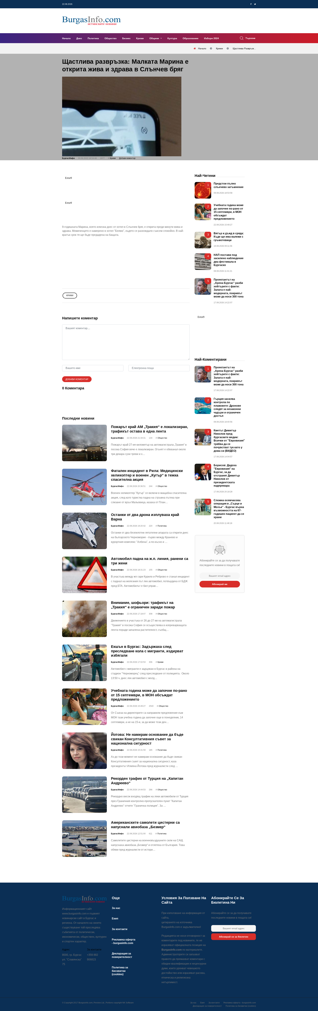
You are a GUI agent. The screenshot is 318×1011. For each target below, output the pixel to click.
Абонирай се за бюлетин (233, 936)
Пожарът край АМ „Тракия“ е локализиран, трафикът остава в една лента (149, 429)
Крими (140, 38)
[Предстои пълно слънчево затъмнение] (203, 190)
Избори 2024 (211, 38)
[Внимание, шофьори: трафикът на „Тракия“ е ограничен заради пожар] (84, 619)
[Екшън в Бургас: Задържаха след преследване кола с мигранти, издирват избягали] (84, 663)
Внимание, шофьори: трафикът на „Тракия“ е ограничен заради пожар (143, 605)
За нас (116, 908)
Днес (79, 38)
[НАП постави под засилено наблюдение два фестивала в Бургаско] (203, 261)
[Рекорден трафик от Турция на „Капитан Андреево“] (84, 794)
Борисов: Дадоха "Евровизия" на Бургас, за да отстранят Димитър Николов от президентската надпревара (227, 475)
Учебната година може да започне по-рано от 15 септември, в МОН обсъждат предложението (149, 694)
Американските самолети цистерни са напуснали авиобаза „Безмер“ (145, 824)
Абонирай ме (219, 584)
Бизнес (126, 38)
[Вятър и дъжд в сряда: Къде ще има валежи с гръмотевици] (203, 240)
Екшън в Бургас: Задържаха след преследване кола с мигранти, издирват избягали (147, 651)
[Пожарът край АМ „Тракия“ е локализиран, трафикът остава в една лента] (84, 443)
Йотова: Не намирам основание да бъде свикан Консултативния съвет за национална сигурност (147, 738)
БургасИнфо (68, 158)
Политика (93, 38)
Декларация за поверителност (207, 1006)
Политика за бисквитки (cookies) (120, 971)
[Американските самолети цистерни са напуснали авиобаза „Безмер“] (84, 838)
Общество (111, 38)
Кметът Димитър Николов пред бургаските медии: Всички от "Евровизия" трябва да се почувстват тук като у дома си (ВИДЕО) (229, 440)
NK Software (128, 1003)
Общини (154, 38)
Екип (115, 918)
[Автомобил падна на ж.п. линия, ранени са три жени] (84, 575)
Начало (66, 38)
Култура (172, 38)
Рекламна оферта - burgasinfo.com (239, 1003)
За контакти (119, 929)
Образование (190, 38)
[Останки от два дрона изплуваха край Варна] (84, 531)
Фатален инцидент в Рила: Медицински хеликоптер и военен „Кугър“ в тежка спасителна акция (147, 475)
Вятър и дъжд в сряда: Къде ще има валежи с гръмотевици (229, 237)
